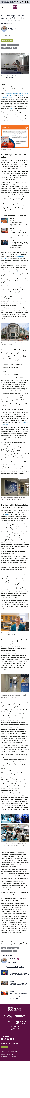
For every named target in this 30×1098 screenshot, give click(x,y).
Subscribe (4, 1047)
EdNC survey (19, 272)
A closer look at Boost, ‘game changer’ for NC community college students (19, 232)
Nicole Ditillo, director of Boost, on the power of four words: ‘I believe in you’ (19, 974)
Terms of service (4, 1056)
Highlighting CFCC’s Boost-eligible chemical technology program (15, 89)
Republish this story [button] (7, 40)
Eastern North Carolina (13, 45)
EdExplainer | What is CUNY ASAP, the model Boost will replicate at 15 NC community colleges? (19, 244)
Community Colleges (7, 47)
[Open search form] (5, 7)
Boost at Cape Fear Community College (11, 86)
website (24, 451)
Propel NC (7, 514)
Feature (4, 45)
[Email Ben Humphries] (18, 959)
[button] (6, 35)
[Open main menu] (2, 7)
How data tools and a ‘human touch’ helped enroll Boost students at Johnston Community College (19, 984)
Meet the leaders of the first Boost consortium (18, 993)
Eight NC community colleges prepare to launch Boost (17, 221)
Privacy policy (13, 1056)
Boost (15, 47)
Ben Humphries (12, 28)
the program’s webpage (15, 564)
